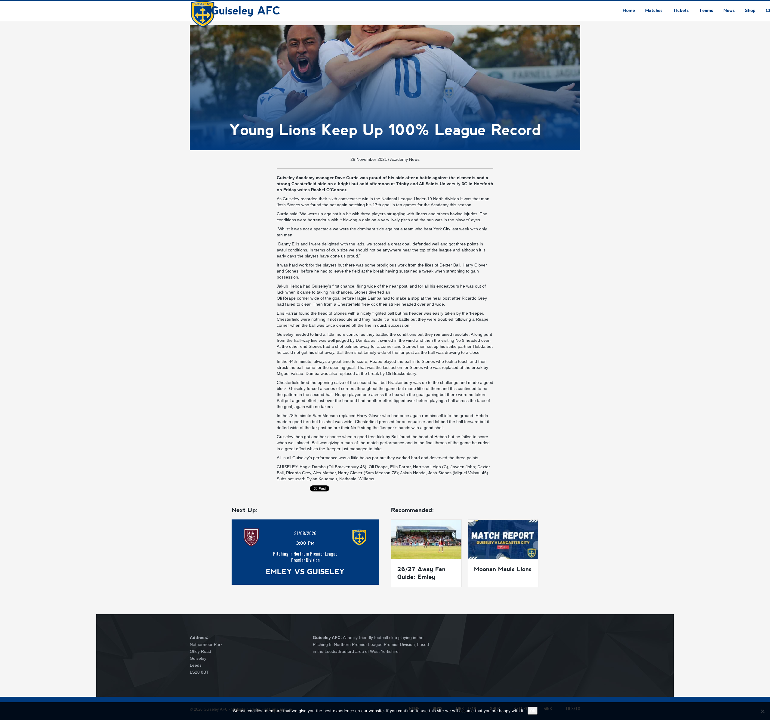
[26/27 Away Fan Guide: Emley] (426, 539)
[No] (762, 711)
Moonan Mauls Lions (502, 569)
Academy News (405, 159)
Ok (532, 710)
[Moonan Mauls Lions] (503, 539)
